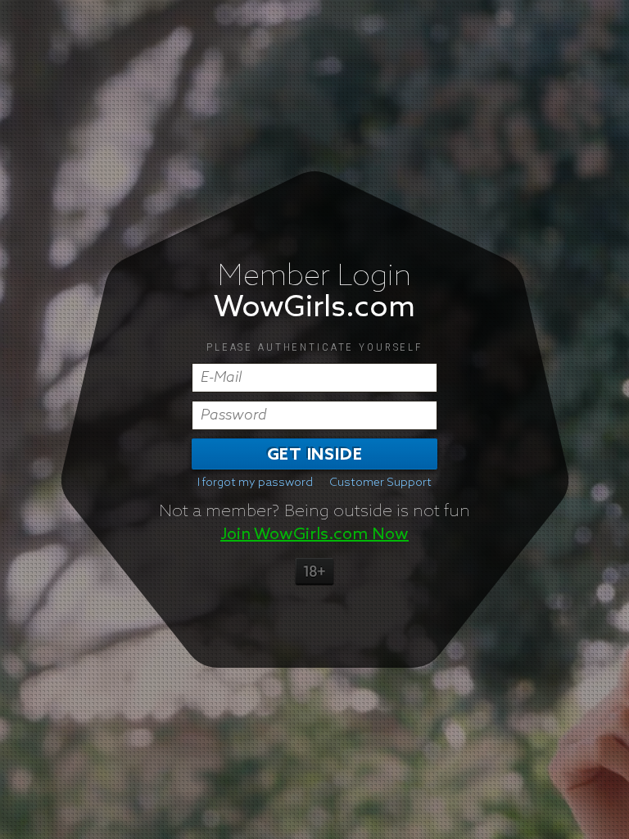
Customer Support (380, 482)
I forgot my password (255, 482)
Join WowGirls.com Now (314, 534)
